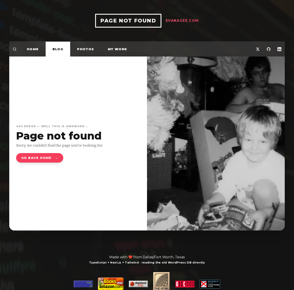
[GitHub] (268, 49)
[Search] (14, 49)
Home (33, 49)
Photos (85, 49)
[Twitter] (257, 49)
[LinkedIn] (279, 49)
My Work (117, 49)
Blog (58, 49)
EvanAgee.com (182, 21)
